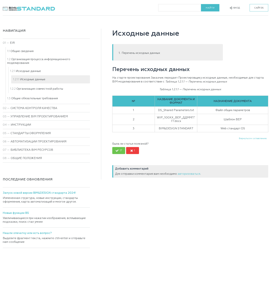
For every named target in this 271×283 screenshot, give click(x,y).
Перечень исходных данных (141, 53)
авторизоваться (189, 173)
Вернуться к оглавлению (253, 138)
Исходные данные (32, 79)
